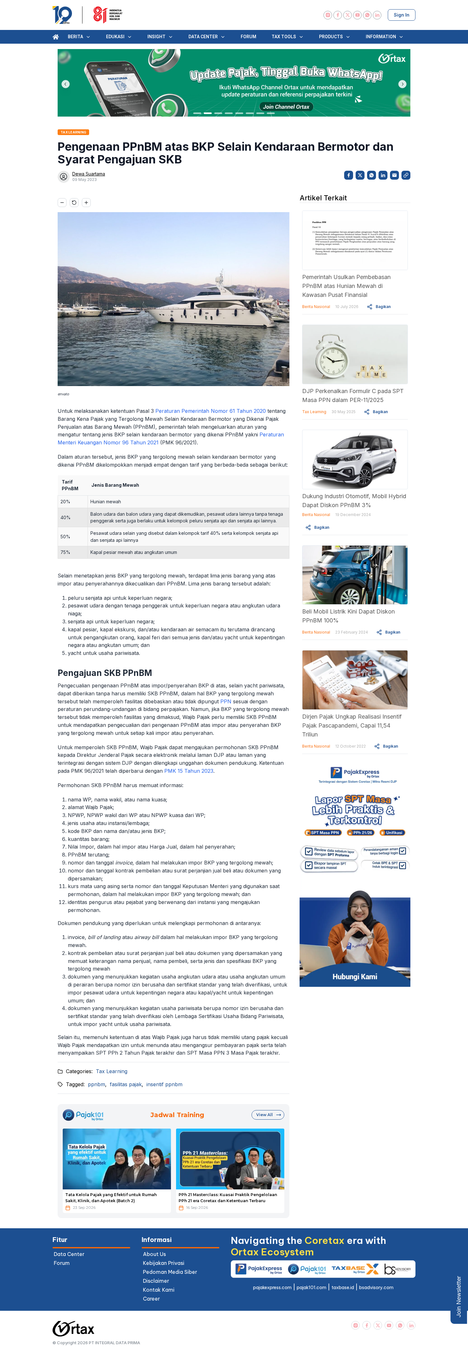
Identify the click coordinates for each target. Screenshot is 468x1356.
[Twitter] (347, 15)
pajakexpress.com (272, 1287)
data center (69, 1254)
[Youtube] (357, 15)
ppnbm (96, 1084)
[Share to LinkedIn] (383, 175)
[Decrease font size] (62, 202)
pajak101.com (311, 1287)
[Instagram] (327, 15)
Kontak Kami (158, 1290)
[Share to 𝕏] (360, 175)
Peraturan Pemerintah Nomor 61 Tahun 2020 (210, 411)
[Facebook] (337, 15)
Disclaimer (156, 1281)
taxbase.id (342, 1287)
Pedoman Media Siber (170, 1272)
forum (62, 1263)
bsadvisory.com (376, 1287)
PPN (225, 701)
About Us (154, 1254)
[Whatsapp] (367, 15)
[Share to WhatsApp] (371, 175)
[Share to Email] (394, 175)
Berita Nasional (316, 306)
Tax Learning (111, 1071)
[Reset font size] (74, 202)
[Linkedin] (377, 15)
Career (151, 1298)
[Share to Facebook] (348, 175)
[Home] (56, 37)
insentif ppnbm (164, 1084)
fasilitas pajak (126, 1084)
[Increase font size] (86, 202)
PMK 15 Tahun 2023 (188, 771)
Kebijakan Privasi (163, 1263)
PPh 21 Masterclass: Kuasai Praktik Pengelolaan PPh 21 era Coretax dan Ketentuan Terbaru (228, 1197)
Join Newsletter (458, 1296)
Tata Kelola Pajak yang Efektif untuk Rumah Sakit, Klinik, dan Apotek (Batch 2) (111, 1197)
